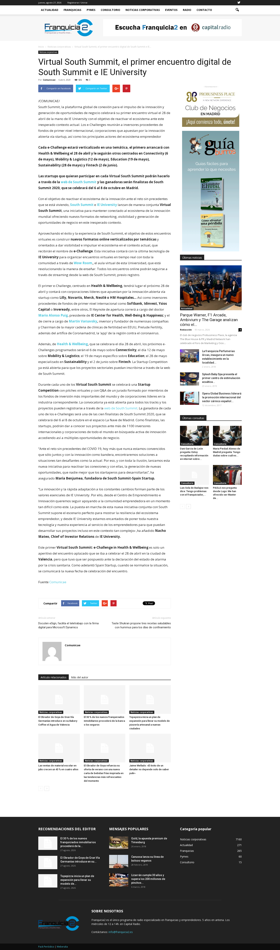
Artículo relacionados (53, 677)
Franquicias (72, 10)
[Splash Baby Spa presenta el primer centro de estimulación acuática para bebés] (189, 379)
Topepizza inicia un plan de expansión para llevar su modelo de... (77, 880)
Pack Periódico (46, 946)
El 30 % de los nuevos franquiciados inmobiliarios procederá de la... (78, 842)
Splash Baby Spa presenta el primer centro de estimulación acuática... (221, 378)
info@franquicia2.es (121, 932)
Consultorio (110, 10)
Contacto (204, 10)
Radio (187, 10)
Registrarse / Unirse (77, 2)
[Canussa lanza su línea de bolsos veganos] (118, 861)
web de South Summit (120, 408)
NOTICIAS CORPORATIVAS (143, 10)
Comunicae (49, 79)
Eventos (171, 10)
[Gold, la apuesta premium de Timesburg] (118, 843)
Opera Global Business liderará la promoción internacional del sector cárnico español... (221, 397)
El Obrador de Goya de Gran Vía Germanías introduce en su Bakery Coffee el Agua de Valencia (57, 721)
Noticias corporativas (48, 52)
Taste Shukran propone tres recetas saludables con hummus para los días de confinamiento (141, 625)
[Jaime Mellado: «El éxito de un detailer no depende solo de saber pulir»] (150, 748)
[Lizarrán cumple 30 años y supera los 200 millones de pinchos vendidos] (118, 879)
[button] (237, 10)
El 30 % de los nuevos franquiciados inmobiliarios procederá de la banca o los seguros (104, 721)
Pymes (91, 10)
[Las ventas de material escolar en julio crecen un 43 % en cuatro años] (59, 748)
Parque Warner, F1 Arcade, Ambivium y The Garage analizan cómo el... (209, 320)
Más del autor (79, 677)
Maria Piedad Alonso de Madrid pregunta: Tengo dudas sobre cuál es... (226, 452)
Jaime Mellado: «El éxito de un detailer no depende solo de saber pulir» (149, 769)
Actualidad (49, 10)
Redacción (186, 329)
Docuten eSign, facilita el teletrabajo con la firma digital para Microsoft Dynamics (68, 625)
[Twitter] (239, 2)
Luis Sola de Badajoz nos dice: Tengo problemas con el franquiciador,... (194, 491)
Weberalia (62, 946)
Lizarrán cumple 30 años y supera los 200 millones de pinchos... (148, 879)
